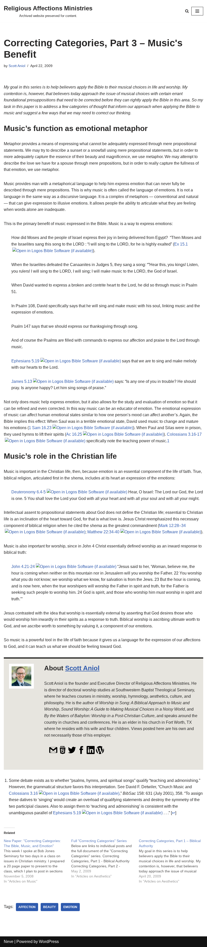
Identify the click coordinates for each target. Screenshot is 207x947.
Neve (8, 941)
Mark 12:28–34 (172, 525)
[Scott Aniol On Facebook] (81, 753)
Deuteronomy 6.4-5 (28, 492)
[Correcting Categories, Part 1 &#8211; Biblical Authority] (172, 861)
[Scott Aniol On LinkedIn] (91, 753)
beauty (49, 907)
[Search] (187, 11)
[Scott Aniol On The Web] (63, 753)
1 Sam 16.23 (40, 428)
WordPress (49, 941)
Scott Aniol (17, 66)
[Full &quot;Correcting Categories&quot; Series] (105, 858)
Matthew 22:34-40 (103, 532)
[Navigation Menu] (197, 11)
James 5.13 (21, 381)
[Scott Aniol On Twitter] (72, 753)
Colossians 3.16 (23, 793)
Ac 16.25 (74, 434)
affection (27, 907)
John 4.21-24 (23, 566)
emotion (70, 907)
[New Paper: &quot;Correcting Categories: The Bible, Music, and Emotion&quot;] (37, 861)
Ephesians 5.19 (25, 361)
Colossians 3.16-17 (184, 434)
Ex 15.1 (181, 244)
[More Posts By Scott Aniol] (100, 753)
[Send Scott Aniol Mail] (53, 753)
